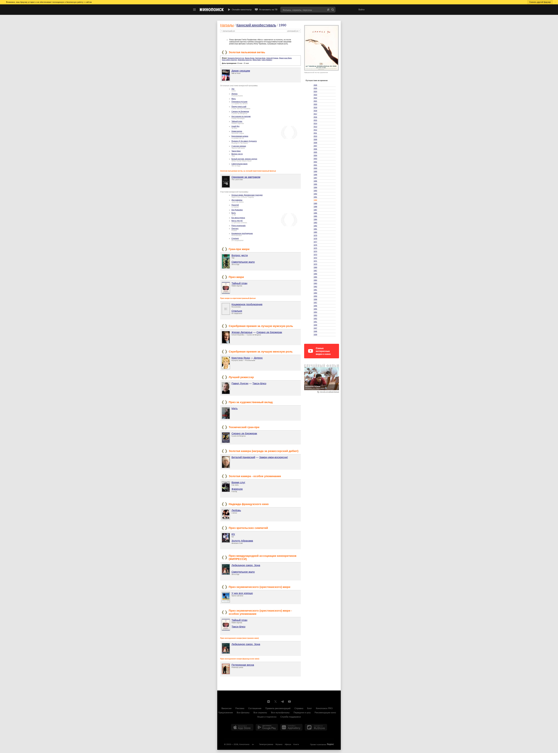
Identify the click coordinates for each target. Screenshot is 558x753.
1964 (315, 280)
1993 (315, 190)
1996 (315, 181)
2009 (315, 139)
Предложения (225, 712)
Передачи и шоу (302, 712)
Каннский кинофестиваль (256, 25)
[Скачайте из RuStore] (316, 727)
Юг (233, 534)
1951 (315, 322)
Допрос (234, 94)
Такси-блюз (236, 151)
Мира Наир (257, 60)
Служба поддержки (290, 716)
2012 (315, 130)
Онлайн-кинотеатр (242, 9)
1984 (315, 219)
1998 (315, 174)
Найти (332, 10)
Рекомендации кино (325, 712)
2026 (315, 85)
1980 (315, 232)
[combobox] (302, 10)
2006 (315, 149)
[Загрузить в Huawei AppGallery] (291, 727)
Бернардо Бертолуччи (236, 58)
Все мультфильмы (280, 712)
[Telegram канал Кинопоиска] (282, 701)
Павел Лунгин (239, 383)
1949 (315, 325)
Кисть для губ (237, 221)
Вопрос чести (237, 154)
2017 (315, 114)
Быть (233, 213)
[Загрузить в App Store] (242, 727)
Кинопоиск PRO (324, 708)
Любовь (236, 510)
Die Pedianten (237, 210)
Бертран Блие (260, 58)
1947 (315, 328)
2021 (315, 101)
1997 (315, 178)
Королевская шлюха (239, 136)
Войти (361, 9)
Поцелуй (235, 205)
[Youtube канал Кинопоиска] (289, 701)
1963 (315, 283)
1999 (315, 171)
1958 (315, 299)
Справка (298, 708)
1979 (315, 235)
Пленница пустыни (239, 102)
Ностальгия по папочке (241, 116)
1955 (315, 309)
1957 (315, 302)
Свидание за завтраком (245, 177)
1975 (315, 248)
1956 (315, 306)
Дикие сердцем (240, 70)
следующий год (292, 31)
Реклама (239, 708)
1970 (315, 264)
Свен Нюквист (267, 60)
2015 (315, 120)
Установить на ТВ (268, 9)
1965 (315, 277)
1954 (315, 312)
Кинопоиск (244, 744)
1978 (315, 238)
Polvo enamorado (238, 226)
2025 (315, 88)
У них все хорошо (238, 146)
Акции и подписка (266, 716)
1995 (315, 184)
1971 (315, 261)
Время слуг (238, 482)
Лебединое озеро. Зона (245, 565)
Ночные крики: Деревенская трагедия (247, 195)
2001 (315, 165)
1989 (315, 203)
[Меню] (194, 9)
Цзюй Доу (235, 126)
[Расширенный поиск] (328, 10)
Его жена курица (238, 218)
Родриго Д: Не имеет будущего (244, 141)
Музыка (279, 744)
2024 (315, 91)
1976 (315, 245)
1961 (315, 290)
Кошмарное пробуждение (242, 233)
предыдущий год (229, 31)
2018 (315, 110)
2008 (315, 142)
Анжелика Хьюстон (245, 60)
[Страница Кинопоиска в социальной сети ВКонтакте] (268, 701)
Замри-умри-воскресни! (273, 457)
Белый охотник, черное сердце (244, 159)
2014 (315, 123)
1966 (315, 274)
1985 (315, 216)
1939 (315, 334)
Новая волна (236, 131)
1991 (315, 197)
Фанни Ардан (249, 58)
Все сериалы (260, 712)
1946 (315, 331)
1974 (315, 251)
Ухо (232, 89)
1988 (315, 206)
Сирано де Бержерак (240, 111)
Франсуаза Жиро (285, 58)
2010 (315, 136)
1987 (315, 210)
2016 (315, 117)
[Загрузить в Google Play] (267, 727)
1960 (315, 293)
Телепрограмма (266, 744)
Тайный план (236, 121)
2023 (315, 95)
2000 (315, 168)
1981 (315, 229)
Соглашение (254, 708)
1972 (315, 258)
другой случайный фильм (329, 392)
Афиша (288, 744)
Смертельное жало (239, 164)
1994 (315, 187)
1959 (315, 296)
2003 (315, 158)
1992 (315, 194)
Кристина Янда (240, 357)
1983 (315, 222)
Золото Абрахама (242, 540)
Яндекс (330, 744)
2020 (315, 104)
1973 (315, 254)
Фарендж (237, 489)
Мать (233, 99)
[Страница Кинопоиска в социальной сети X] (275, 701)
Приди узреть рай (238, 107)
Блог (309, 708)
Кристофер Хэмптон (229, 60)
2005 (315, 152)
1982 (315, 226)
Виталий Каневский (243, 457)
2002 (315, 162)
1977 (315, 242)
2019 (315, 107)
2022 (315, 98)
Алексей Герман (272, 58)
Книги (296, 744)
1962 (315, 286)
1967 (315, 270)
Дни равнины (236, 200)
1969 (315, 267)
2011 (315, 133)
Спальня (235, 238)
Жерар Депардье (241, 332)
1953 (315, 315)
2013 (315, 126)
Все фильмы (243, 712)
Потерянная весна (242, 664)
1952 (315, 318)
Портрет (235, 228)
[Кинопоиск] (212, 9)
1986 (315, 213)
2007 (315, 146)
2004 (315, 155)
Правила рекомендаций (277, 708)
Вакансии (226, 708)
